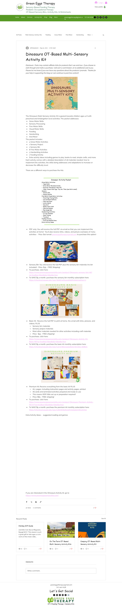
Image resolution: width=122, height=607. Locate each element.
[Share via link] (41, 502)
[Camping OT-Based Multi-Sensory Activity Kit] (92, 530)
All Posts (19, 35)
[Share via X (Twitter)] (31, 502)
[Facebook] (101, 17)
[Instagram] (98, 17)
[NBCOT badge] (68, 595)
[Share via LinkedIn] (36, 502)
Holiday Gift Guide (26, 526)
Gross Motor (58, 35)
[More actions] (95, 48)
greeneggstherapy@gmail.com (61, 585)
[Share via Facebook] (27, 502)
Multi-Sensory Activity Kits (33, 35)
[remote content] (61, 428)
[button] (106, 2)
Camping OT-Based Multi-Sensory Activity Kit (90, 542)
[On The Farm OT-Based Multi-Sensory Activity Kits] (61, 530)
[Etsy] (95, 17)
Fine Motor (69, 35)
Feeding (48, 35)
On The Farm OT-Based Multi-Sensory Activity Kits (60, 542)
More (89, 35)
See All (103, 518)
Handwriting (80, 35)
